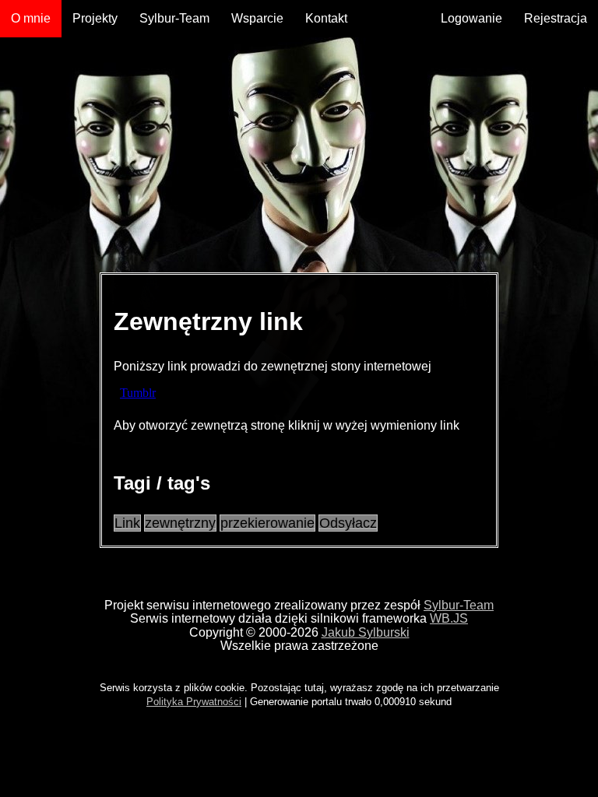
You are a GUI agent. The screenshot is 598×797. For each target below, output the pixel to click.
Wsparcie (257, 18)
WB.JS (449, 618)
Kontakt (326, 18)
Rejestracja (555, 18)
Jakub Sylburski (366, 632)
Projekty (95, 18)
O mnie (31, 18)
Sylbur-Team (174, 18)
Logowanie (471, 18)
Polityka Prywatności (193, 701)
